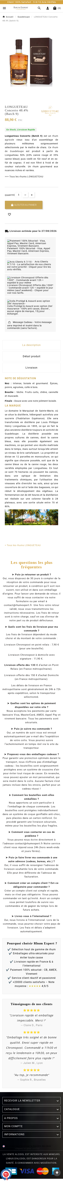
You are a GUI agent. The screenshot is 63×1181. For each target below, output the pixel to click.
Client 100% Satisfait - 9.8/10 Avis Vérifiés (26, 2)
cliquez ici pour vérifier (27, 1148)
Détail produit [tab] (31, 356)
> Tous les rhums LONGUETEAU (23, 545)
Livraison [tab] (31, 367)
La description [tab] (31, 345)
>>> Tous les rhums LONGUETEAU (24, 176)
